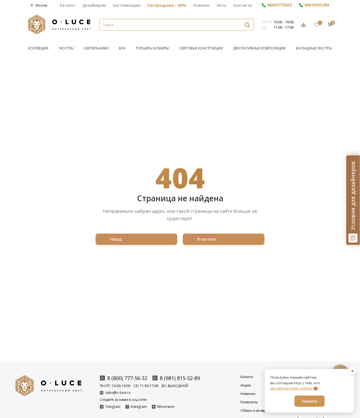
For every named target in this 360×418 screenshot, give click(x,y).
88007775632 (279, 5)
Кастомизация (126, 5)
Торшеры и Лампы (152, 48)
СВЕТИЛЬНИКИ (96, 48)
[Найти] (247, 24)
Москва (41, 5)
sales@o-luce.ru (117, 393)
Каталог (67, 5)
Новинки (201, 5)
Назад (116, 239)
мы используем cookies (291, 388)
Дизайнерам (94, 5)
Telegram (112, 407)
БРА (122, 48)
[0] (330, 24)
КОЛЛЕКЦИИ (38, 48)
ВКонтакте (165, 407)
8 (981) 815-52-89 (180, 378)
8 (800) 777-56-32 (127, 378)
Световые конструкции (201, 48)
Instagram (139, 407)
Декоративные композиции (259, 48)
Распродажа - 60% (166, 5)
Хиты (221, 5)
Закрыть (310, 401)
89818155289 (316, 5)
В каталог (206, 239)
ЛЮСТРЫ (66, 48)
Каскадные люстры (314, 48)
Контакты (242, 5)
